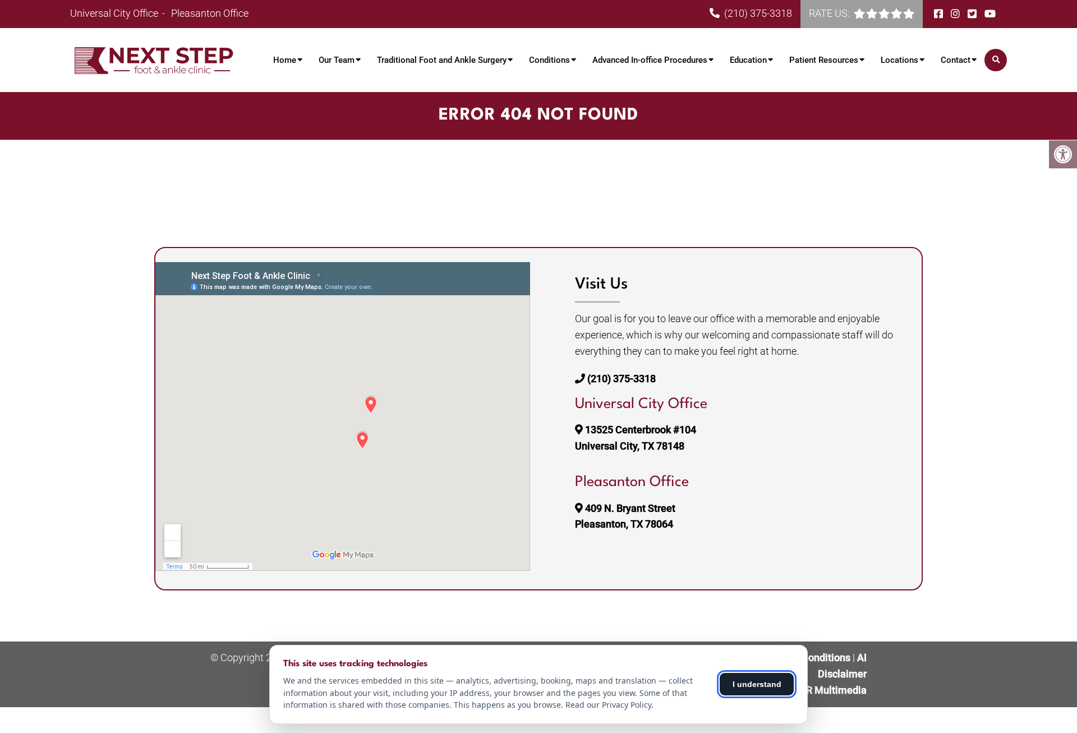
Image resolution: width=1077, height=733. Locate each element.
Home (284, 60)
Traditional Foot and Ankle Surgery (442, 60)
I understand (757, 684)
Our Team (337, 60)
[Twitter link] (973, 14)
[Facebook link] (939, 14)
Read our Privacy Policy (608, 704)
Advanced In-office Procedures (649, 60)
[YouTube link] (990, 14)
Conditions (549, 60)
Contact (955, 60)
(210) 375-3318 (758, 13)
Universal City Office (115, 13)
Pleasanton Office (209, 13)
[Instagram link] (956, 14)
